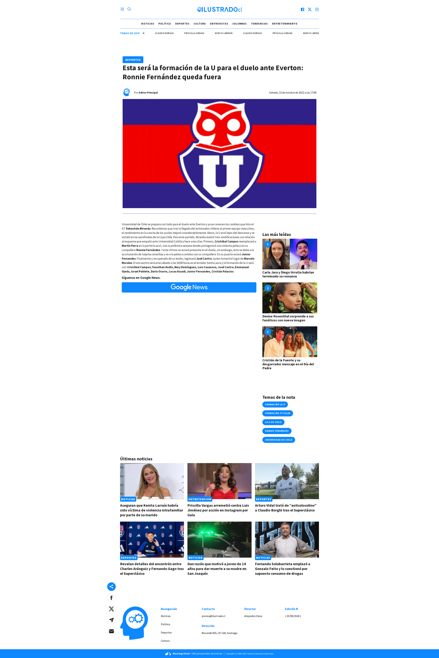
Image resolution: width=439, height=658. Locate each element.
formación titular (277, 413)
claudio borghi (150, 33)
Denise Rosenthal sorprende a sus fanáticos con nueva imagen (288, 318)
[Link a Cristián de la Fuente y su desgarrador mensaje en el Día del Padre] (289, 341)
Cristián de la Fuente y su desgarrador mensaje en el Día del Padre (288, 364)
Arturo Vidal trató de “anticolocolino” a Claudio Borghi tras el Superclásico (285, 508)
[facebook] (302, 9)
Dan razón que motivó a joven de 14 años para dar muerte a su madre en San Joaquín (216, 568)
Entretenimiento (285, 23)
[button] (111, 597)
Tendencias (259, 23)
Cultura (200, 23)
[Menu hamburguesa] (122, 9)
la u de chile (273, 422)
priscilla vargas (180, 33)
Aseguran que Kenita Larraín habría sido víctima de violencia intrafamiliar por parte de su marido (151, 510)
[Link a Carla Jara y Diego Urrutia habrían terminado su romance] (289, 254)
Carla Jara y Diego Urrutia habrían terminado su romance (288, 274)
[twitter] (310, 9)
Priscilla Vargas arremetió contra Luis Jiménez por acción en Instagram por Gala (218, 510)
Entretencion (200, 499)
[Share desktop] (111, 586)
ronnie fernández (277, 430)
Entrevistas (219, 23)
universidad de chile (278, 439)
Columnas (239, 23)
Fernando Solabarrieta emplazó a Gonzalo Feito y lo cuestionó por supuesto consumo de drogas (282, 568)
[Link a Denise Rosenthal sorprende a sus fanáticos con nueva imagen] (289, 297)
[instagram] (317, 9)
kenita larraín (209, 33)
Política (164, 23)
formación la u (275, 404)
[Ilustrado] (219, 9)
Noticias (147, 23)
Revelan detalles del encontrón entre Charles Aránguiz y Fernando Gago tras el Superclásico (152, 568)
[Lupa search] (129, 9)
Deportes (182, 23)
